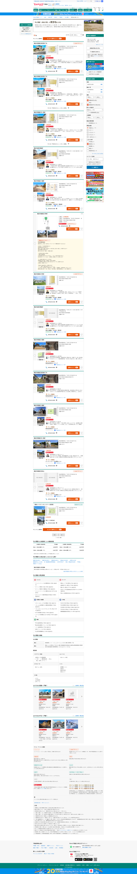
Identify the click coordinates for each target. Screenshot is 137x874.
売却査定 (80, 10)
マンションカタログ (37, 853)
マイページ (96, 56)
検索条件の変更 (91, 79)
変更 (101, 84)
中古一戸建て (65, 10)
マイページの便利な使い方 (26, 33)
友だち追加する (77, 847)
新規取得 (57, 4)
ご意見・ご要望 (85, 865)
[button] (35, 691)
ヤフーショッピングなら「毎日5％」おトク (63, 5)
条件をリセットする (99, 44)
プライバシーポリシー (42, 865)
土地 (76, 10)
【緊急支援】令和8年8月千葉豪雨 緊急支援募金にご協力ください (47, 1)
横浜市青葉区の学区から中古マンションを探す (73, 571)
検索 (102, 1)
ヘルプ (85, 1)
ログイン (50, 5)
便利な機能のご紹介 (86, 847)
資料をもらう (73, 71)
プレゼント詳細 (43, 788)
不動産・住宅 (36, 845)
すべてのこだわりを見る (97, 153)
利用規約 (62, 865)
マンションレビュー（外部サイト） (66, 830)
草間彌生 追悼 (98, 1)
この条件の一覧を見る (79, 685)
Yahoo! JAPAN (80, 1)
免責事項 (78, 865)
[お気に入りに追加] (81, 71)
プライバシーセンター (54, 865)
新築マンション (42, 10)
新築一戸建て (58, 10)
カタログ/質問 (87, 10)
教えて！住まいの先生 (49, 853)
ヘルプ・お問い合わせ (95, 865)
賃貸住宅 (36, 10)
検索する (96, 167)
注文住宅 (72, 10)
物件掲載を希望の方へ (70, 865)
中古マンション (50, 10)
